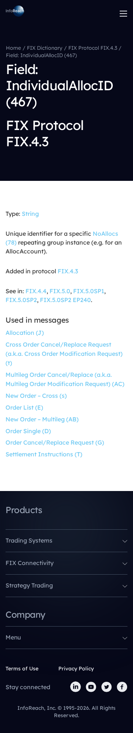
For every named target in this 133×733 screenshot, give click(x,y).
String (30, 213)
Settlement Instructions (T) (44, 454)
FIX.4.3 (68, 271)
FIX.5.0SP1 (88, 291)
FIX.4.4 (36, 291)
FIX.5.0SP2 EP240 (65, 300)
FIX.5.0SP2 (21, 300)
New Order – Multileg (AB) (42, 419)
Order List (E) (24, 407)
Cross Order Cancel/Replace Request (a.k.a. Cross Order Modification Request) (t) (64, 353)
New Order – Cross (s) (36, 395)
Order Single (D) (28, 431)
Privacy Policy (76, 668)
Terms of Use (22, 668)
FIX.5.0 (60, 291)
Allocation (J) (25, 332)
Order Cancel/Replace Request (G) (55, 442)
